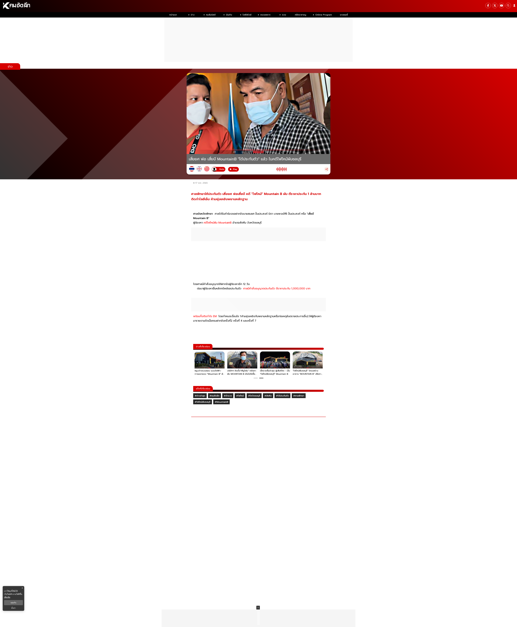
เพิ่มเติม (7, 597)
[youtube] (501, 5)
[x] (494, 5)
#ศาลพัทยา (298, 395)
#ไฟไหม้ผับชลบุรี (202, 402)
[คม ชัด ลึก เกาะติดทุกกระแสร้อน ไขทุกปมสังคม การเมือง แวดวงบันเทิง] (258, 6)
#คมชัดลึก (214, 395)
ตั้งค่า (13, 608)
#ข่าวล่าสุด (200, 395)
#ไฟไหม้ (240, 395)
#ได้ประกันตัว (282, 395)
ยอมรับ (13, 603)
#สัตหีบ (268, 395)
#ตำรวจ (228, 395)
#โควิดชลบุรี (254, 395)
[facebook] (488, 5)
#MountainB (221, 402)
